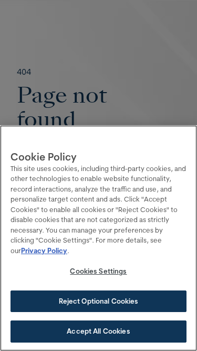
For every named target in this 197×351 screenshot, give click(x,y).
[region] (98, 238)
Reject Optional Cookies (99, 301)
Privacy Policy (44, 250)
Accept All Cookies (98, 331)
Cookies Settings (98, 271)
